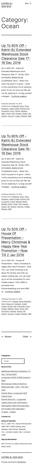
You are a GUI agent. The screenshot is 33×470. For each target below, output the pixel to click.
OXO (13, 113)
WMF (29, 116)
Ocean (8, 113)
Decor (22, 106)
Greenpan (4, 109)
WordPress (21, 462)
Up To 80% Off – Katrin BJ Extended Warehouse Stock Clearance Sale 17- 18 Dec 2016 (16, 54)
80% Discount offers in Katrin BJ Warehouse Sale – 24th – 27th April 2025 (14, 387)
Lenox (12, 111)
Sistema (4, 116)
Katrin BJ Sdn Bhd (12, 457)
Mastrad (19, 202)
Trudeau (17, 116)
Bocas (21, 301)
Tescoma (11, 116)
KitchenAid (5, 111)
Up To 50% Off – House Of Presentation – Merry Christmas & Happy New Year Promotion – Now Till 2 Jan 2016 (15, 242)
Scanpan (18, 113)
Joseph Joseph (14, 109)
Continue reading (18, 96)
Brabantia (15, 106)
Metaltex (24, 111)
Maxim (24, 202)
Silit (29, 113)
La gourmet (5, 202)
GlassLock (9, 304)
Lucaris (12, 202)
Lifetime (17, 111)
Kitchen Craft (25, 109)
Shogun (24, 113)
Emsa (27, 106)
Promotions (5, 311)
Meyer (3, 113)
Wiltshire (24, 116)
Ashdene (15, 301)
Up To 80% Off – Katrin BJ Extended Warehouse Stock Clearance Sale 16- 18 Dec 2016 (16, 144)
